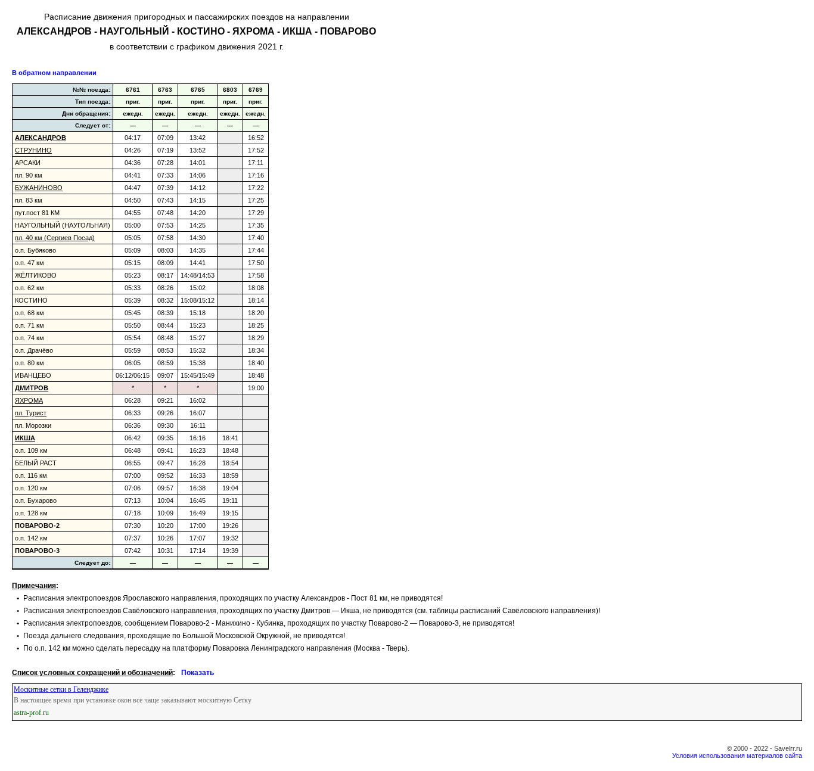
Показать (197, 673)
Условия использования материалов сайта (737, 755)
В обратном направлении (54, 72)
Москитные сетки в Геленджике (61, 689)
